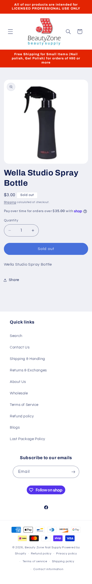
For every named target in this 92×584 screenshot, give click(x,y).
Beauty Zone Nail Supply (43, 547)
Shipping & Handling (27, 359)
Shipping (10, 202)
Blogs (15, 427)
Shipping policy (63, 561)
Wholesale (19, 393)
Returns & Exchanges (28, 370)
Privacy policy (66, 553)
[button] (10, 31)
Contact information (48, 569)
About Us (18, 382)
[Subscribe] (73, 472)
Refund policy (22, 416)
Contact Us (19, 347)
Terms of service (35, 561)
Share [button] (14, 280)
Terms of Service (24, 405)
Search (16, 336)
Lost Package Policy (27, 439)
